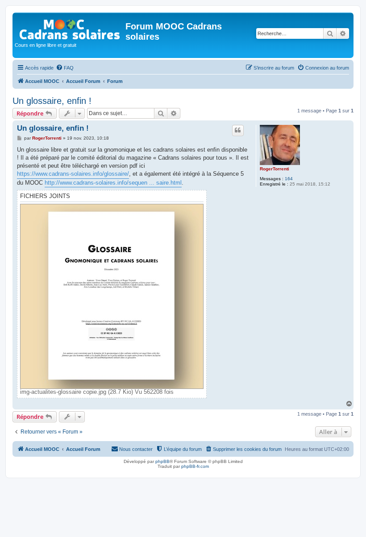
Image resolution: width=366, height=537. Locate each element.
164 (289, 178)
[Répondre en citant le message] (238, 130)
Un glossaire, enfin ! (52, 101)
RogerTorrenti (274, 168)
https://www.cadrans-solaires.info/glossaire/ (73, 173)
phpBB (162, 461)
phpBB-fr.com (195, 466)
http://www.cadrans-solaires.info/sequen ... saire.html (113, 182)
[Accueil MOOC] (70, 27)
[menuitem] (65, 67)
